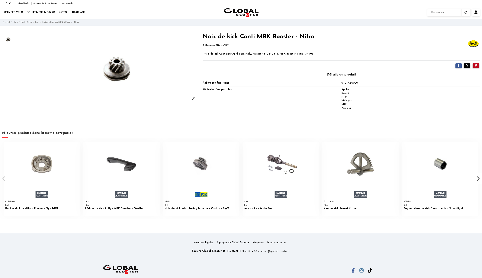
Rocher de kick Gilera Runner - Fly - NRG (31, 208)
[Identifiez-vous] (476, 13)
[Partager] (458, 65)
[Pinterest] (476, 65)
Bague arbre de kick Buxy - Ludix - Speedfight (433, 208)
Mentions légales (22, 3)
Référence (209, 45)
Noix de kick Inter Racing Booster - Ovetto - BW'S (197, 208)
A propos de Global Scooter (45, 3)
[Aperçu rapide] (77, 147)
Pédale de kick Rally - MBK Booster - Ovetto (114, 208)
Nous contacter (67, 3)
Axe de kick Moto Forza (259, 208)
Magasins (258, 242)
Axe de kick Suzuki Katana (341, 208)
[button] (4, 178)
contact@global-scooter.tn (274, 251)
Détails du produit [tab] (341, 74)
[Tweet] (467, 65)
